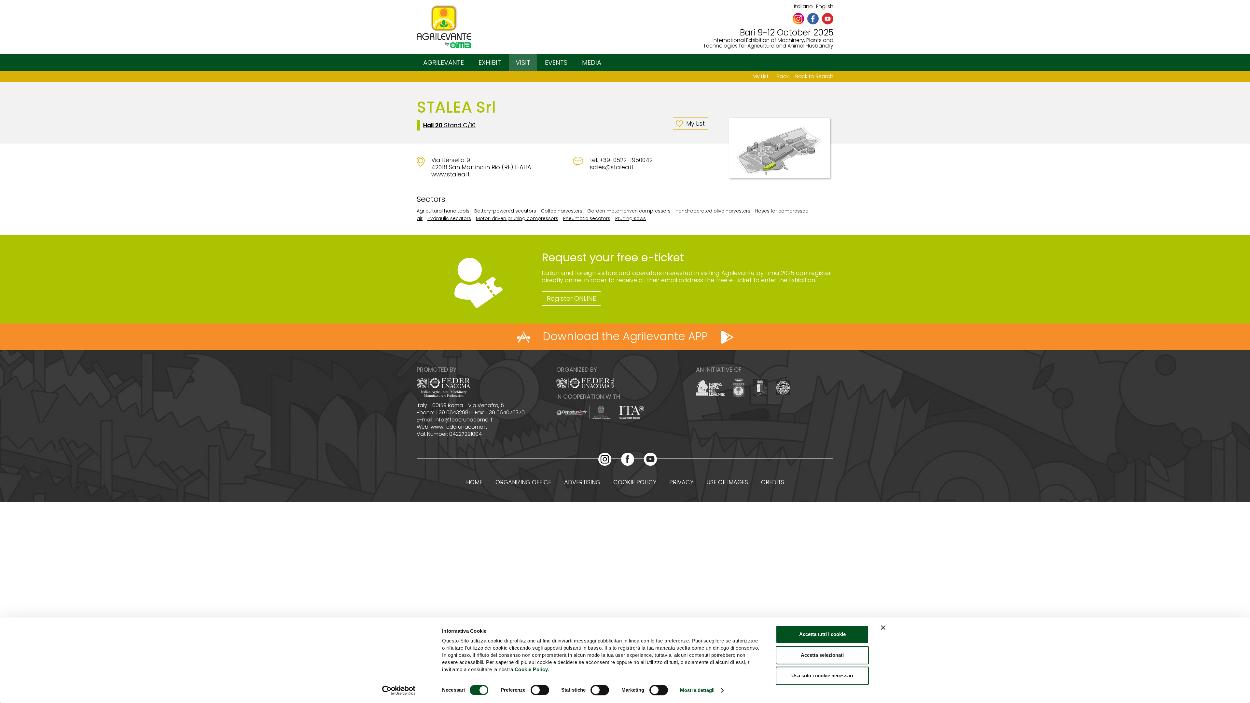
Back (783, 76)
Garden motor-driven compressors (629, 211)
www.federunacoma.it (459, 427)
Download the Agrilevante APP (625, 336)
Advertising (582, 482)
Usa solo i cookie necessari (822, 675)
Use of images (727, 482)
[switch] (540, 690)
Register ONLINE (571, 298)
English (824, 6)
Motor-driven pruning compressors (517, 218)
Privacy (681, 482)
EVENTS (556, 62)
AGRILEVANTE (443, 62)
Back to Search (814, 76)
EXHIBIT (490, 62)
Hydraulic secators (449, 218)
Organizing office (523, 482)
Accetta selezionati (822, 655)
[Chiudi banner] (883, 627)
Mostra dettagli (697, 690)
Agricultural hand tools (443, 211)
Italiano (803, 6)
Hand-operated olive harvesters (712, 211)
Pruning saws (630, 218)
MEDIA (591, 62)
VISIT (523, 62)
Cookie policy (634, 482)
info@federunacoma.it (464, 419)
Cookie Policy (531, 669)
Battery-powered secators (505, 211)
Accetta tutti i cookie (822, 634)
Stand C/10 (449, 125)
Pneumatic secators (586, 218)
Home (474, 482)
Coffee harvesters (561, 211)
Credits (772, 482)
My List (761, 76)
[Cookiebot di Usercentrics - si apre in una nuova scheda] (398, 690)
